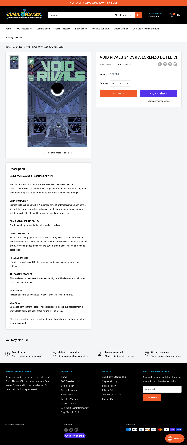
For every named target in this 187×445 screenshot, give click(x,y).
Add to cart (118, 93)
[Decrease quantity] (113, 83)
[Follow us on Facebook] (66, 430)
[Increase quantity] (128, 83)
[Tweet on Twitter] (170, 64)
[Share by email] (175, 64)
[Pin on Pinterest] (165, 64)
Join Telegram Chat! (112, 394)
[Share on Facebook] (160, 64)
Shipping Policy (109, 381)
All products (18, 47)
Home (8, 28)
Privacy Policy (109, 390)
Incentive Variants (100, 28)
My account (153, 16)
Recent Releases (62, 28)
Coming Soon (43, 28)
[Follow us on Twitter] (71, 430)
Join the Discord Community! (147, 28)
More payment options (158, 101)
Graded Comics (120, 28)
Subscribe (152, 397)
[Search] (138, 15)
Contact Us (107, 399)
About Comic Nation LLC (114, 377)
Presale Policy (109, 386)
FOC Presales (22, 28)
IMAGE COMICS (106, 64)
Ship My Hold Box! (14, 37)
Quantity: (104, 83)
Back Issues (81, 28)
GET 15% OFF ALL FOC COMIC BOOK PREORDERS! (93, 3)
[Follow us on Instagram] (76, 430)
